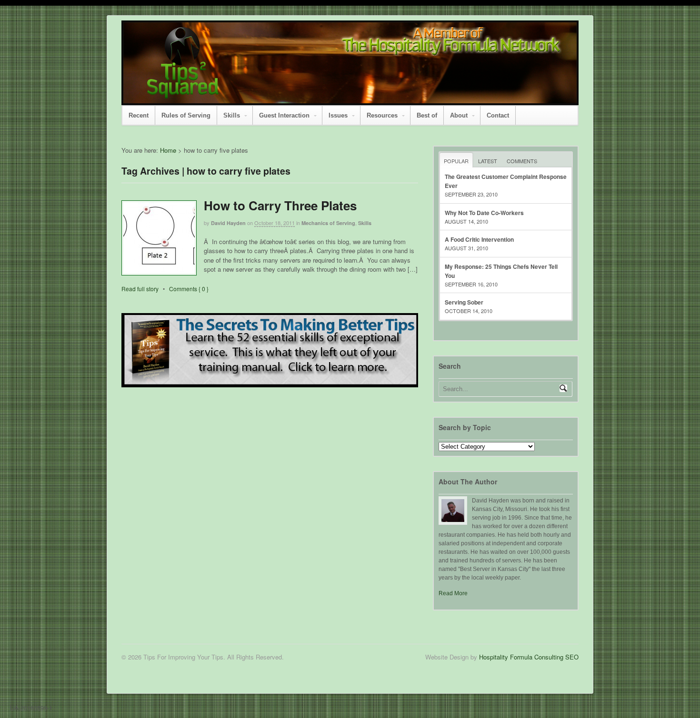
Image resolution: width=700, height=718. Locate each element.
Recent (139, 115)
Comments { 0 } (189, 289)
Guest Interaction (284, 115)
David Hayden (228, 222)
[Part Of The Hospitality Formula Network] (183, 93)
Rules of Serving (185, 115)
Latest (487, 161)
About (459, 115)
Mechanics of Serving (328, 222)
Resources (382, 115)
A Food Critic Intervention (479, 239)
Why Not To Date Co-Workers (484, 212)
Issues (338, 115)
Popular (456, 161)
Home (168, 150)
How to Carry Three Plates (280, 205)
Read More (453, 593)
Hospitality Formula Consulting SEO (529, 656)
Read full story (140, 289)
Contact (498, 115)
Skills (231, 115)
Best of (427, 115)
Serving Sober (464, 302)
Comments (522, 161)
